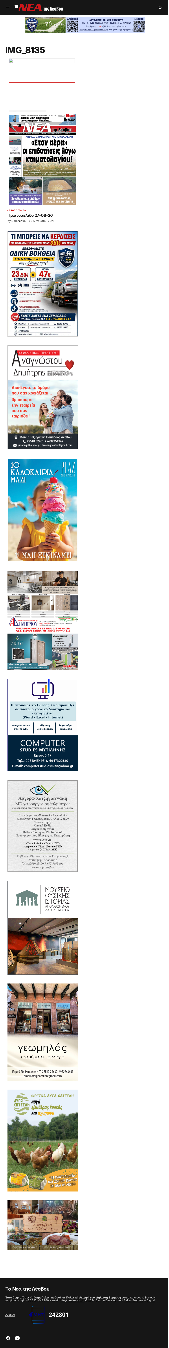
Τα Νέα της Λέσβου (27, 1289)
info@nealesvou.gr (72, 1300)
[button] (8, 7)
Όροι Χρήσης (31, 1297)
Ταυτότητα (13, 1297)
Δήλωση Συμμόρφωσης (113, 1297)
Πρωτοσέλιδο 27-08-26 (30, 215)
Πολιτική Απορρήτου (81, 1297)
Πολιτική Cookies (53, 1297)
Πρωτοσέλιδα (17, 210)
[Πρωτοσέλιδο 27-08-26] (42, 159)
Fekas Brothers (133, 1300)
